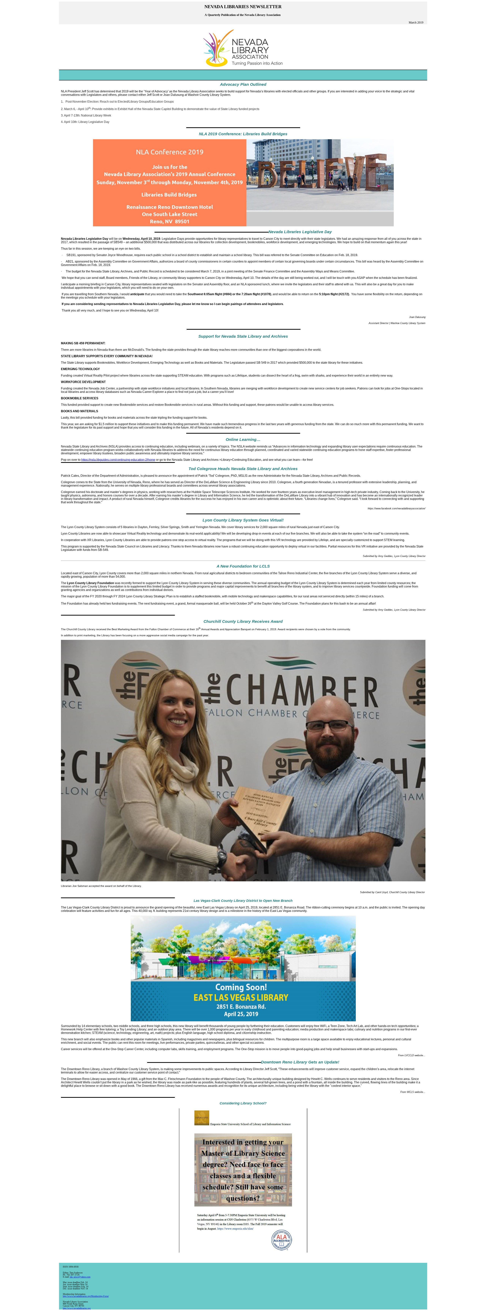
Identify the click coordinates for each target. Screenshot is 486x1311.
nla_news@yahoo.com (80, 1277)
